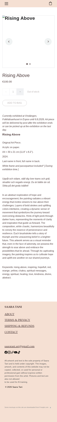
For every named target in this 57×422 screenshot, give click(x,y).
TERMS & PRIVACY (17, 319)
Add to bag (14, 103)
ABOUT (9, 314)
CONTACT (11, 332)
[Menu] (6, 3)
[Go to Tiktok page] (18, 352)
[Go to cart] (50, 3)
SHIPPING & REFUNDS (19, 325)
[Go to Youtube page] (15, 352)
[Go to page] (12, 352)
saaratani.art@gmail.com (19, 346)
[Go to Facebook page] (6, 352)
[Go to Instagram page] (9, 352)
